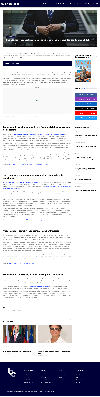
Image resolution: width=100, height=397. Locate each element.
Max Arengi (11, 43)
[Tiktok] (89, 390)
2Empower (40, 391)
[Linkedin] (92, 391)
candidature (7, 310)
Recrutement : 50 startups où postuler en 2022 (22, 263)
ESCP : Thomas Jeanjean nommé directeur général (17, 351)
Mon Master (91, 3)
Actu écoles (6, 346)
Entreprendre (65, 3)
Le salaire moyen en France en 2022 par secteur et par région (26, 220)
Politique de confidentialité (31, 391)
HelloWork (16, 279)
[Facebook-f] (83, 390)
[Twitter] (81, 390)
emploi (13, 310)
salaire (19, 310)
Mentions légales (11, 391)
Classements (78, 164)
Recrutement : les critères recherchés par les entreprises (24, 116)
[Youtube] (86, 390)
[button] (97, 4)
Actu (41, 3)
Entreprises (50, 3)
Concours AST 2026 (82, 3)
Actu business (79, 186)
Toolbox (77, 131)
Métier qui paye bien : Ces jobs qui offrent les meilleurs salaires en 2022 (29, 164)
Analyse (77, 153)
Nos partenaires (19, 391)
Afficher (15, 63)
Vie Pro (45, 3)
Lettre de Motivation (81, 142)
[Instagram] (92, 390)
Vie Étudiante (57, 3)
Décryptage (73, 3)
